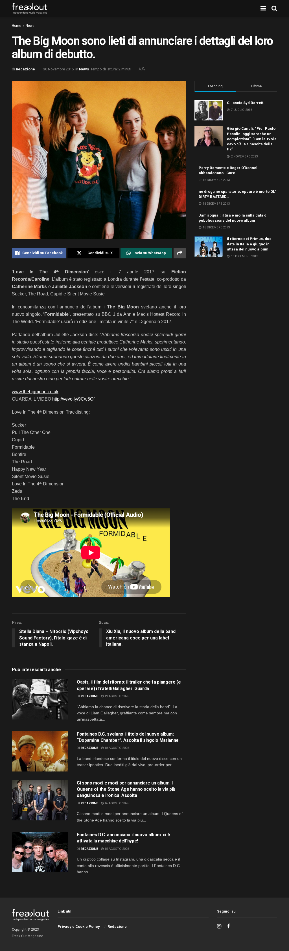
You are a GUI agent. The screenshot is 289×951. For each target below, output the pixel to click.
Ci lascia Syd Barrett (245, 103)
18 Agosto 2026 (116, 748)
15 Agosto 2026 (116, 849)
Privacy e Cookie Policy (79, 926)
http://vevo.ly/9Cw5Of (73, 399)
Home (16, 26)
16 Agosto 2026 (116, 803)
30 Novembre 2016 (58, 69)
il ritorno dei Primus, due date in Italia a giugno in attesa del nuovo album (249, 244)
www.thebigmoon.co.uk (35, 391)
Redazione (25, 69)
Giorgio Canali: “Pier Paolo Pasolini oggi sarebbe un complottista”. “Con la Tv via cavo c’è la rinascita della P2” (252, 138)
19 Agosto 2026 (116, 696)
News (30, 26)
